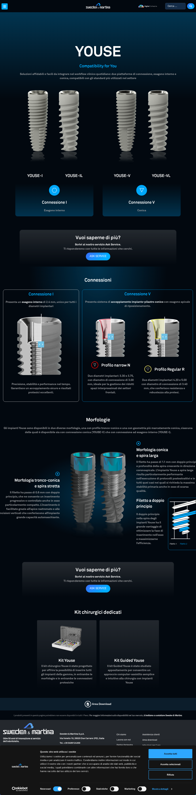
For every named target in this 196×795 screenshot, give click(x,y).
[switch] (86, 788)
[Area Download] (88, 704)
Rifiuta (170, 774)
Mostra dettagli (160, 789)
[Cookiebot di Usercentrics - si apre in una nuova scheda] (19, 789)
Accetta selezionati (170, 764)
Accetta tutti (170, 753)
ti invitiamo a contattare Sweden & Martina (163, 716)
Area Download (101, 704)
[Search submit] (190, 6)
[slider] (41, 344)
